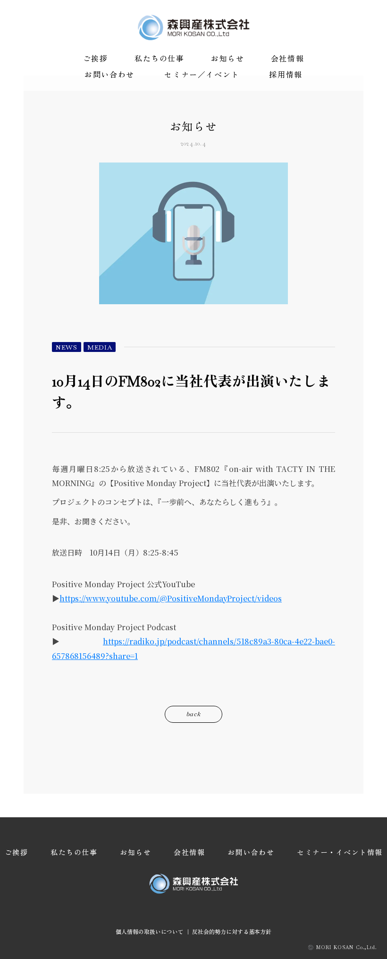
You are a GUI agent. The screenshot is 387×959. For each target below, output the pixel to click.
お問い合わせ (109, 75)
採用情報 (285, 75)
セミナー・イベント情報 (340, 852)
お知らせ (227, 59)
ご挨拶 (95, 59)
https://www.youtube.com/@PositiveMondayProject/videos (170, 598)
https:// (116, 641)
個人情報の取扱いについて (150, 931)
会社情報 (287, 59)
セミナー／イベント (201, 75)
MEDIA (99, 347)
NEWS (66, 347)
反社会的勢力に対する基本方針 (231, 931)
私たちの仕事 (160, 59)
